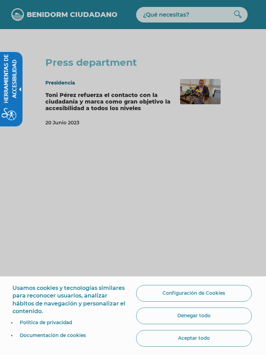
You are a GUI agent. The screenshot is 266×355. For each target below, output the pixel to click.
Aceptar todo (194, 338)
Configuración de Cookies (193, 293)
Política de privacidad (46, 322)
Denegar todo (194, 315)
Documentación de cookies (53, 335)
